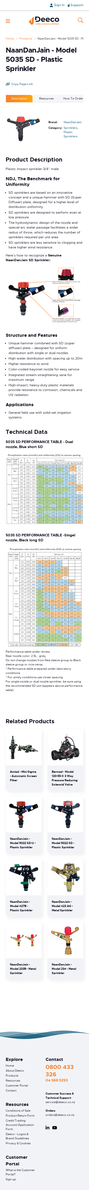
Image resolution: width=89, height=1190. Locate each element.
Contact (11, 1090)
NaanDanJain (73, 122)
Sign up (11, 1179)
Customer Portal (17, 1085)
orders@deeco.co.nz (60, 1115)
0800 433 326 (60, 1071)
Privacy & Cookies (18, 1143)
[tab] (19, 98)
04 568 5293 (57, 1080)
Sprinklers (70, 128)
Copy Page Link (22, 84)
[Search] (80, 21)
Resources (13, 1080)
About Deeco (15, 1071)
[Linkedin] (47, 1128)
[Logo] (44, 21)
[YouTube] (54, 1128)
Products (25, 38)
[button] (8, 21)
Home (10, 38)
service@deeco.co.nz (60, 1102)
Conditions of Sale (18, 1111)
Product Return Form (20, 1116)
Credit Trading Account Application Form (20, 1125)
